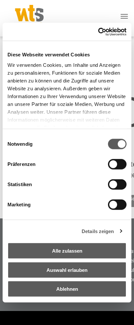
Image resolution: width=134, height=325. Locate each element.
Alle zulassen (67, 251)
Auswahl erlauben (67, 270)
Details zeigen (98, 231)
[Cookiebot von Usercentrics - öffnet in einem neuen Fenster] (98, 31)
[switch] (117, 164)
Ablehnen (67, 289)
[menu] (124, 16)
